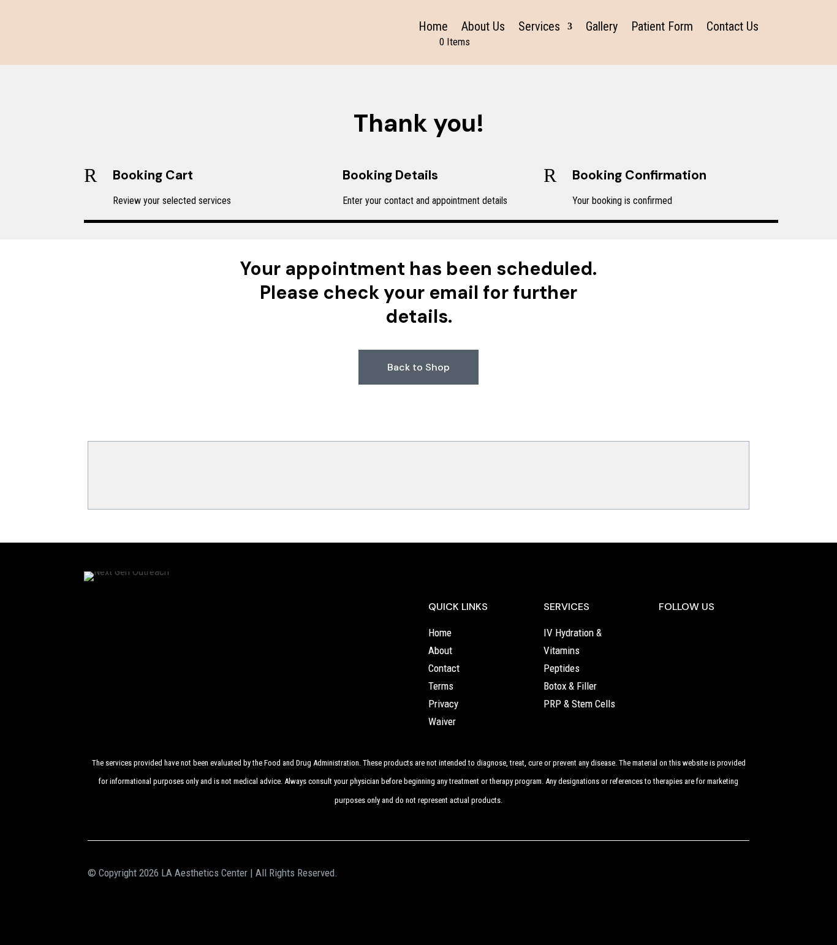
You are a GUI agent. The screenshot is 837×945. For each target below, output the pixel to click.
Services (539, 28)
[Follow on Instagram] (693, 634)
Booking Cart (153, 175)
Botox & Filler (570, 686)
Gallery (602, 28)
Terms (440, 686)
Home (433, 28)
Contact (444, 668)
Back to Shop (418, 367)
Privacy (443, 704)
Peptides (561, 668)
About (440, 650)
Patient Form (662, 28)
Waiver (442, 721)
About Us (483, 28)
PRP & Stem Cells (579, 704)
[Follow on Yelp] (668, 634)
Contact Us (732, 28)
